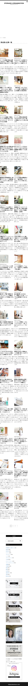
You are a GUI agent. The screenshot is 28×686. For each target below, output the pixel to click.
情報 (6, 567)
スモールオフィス (9, 557)
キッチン (7, 552)
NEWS (7, 549)
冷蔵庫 (7, 564)
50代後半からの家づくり (10, 547)
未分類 (7, 571)
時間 (6, 569)
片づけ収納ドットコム (14, 4)
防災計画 (7, 576)
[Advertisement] (14, 19)
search (14, 536)
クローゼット (8, 554)
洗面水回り (8, 572)
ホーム (1, 37)
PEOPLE (7, 551)
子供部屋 (7, 566)
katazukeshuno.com (14, 684)
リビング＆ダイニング (10, 562)
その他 (7, 559)
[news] (14, 583)
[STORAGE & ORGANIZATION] (14, 650)
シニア (7, 556)
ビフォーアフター (9, 561)
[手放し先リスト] (14, 617)
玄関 (6, 574)
